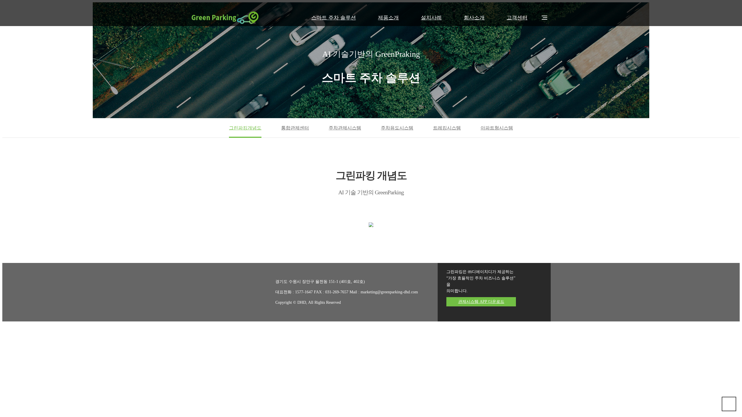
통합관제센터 (295, 127)
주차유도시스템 (397, 127)
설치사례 (431, 18)
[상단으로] (729, 404)
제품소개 (388, 18)
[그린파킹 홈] (225, 18)
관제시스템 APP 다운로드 (481, 301)
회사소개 (474, 18)
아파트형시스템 (497, 127)
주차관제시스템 (345, 127)
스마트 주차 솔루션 (333, 18)
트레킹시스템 (447, 127)
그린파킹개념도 (245, 127)
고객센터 (517, 18)
